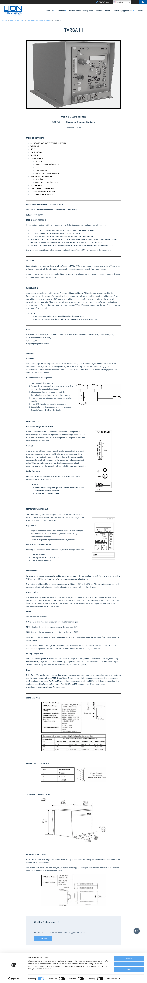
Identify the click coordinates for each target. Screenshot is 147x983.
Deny (129, 969)
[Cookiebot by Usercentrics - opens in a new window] (14, 978)
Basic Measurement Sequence (47, 173)
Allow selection (129, 964)
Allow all (129, 958)
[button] (137, 931)
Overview (38, 161)
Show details (112, 979)
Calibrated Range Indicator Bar (47, 164)
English (119, 2)
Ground (38, 167)
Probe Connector (42, 170)
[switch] (62, 978)
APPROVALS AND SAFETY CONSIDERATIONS (48, 143)
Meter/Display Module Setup (46, 182)
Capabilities (39, 179)
